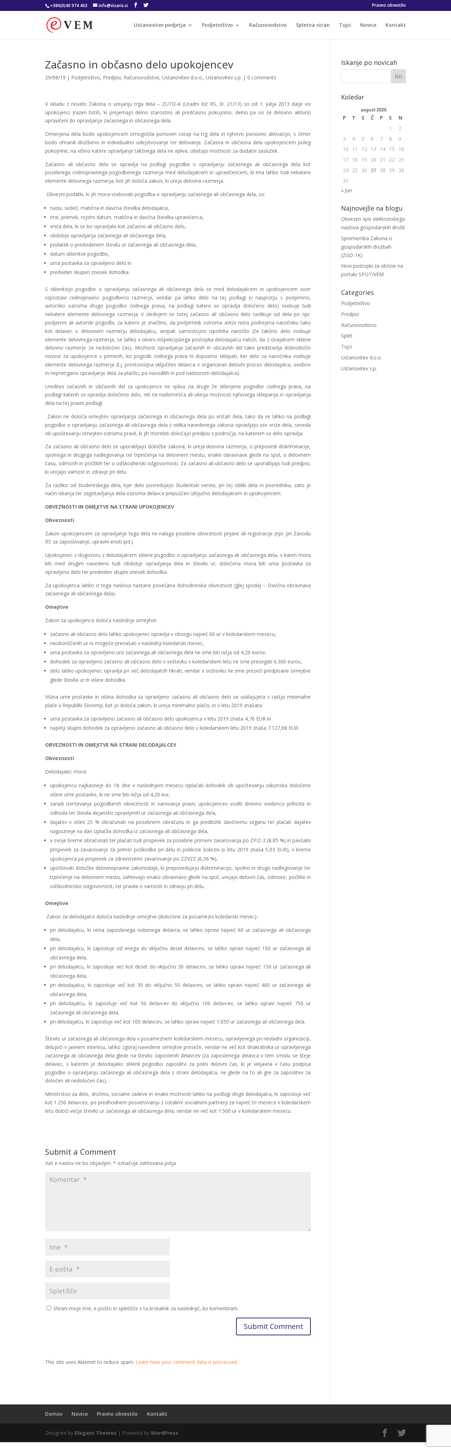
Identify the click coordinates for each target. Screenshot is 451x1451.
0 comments (261, 77)
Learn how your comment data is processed (186, 1362)
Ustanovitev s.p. (224, 77)
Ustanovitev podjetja (160, 25)
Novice (368, 25)
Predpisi (112, 77)
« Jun (346, 190)
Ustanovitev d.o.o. (182, 77)
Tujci (345, 25)
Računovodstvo (268, 25)
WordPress (164, 1432)
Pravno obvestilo (389, 5)
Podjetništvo (217, 25)
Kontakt (395, 25)
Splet (346, 335)
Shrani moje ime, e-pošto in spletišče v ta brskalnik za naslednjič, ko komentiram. (146, 1308)
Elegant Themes (96, 1432)
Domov (53, 1413)
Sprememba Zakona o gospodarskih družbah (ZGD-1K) (366, 247)
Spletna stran (313, 25)
